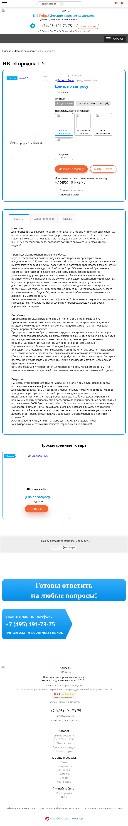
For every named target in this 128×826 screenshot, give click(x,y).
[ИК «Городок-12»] (27, 107)
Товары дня (64, 743)
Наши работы (64, 766)
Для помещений (64, 735)
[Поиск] (62, 4)
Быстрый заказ (103, 169)
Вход (64, 797)
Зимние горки (64, 751)
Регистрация (64, 793)
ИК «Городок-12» (36, 489)
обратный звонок (47, 632)
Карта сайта (64, 781)
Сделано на (57, 548)
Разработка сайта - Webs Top (66, 818)
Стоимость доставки (71, 190)
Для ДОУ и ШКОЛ (64, 739)
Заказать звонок (88, 26)
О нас (64, 762)
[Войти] (126, 4)
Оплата (64, 778)
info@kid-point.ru (65, 715)
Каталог (118, 38)
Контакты (64, 770)
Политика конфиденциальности (64, 701)
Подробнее (37, 508)
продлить (83, 541)
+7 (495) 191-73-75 (56, 25)
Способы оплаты (69, 194)
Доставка (64, 774)
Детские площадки (64, 747)
